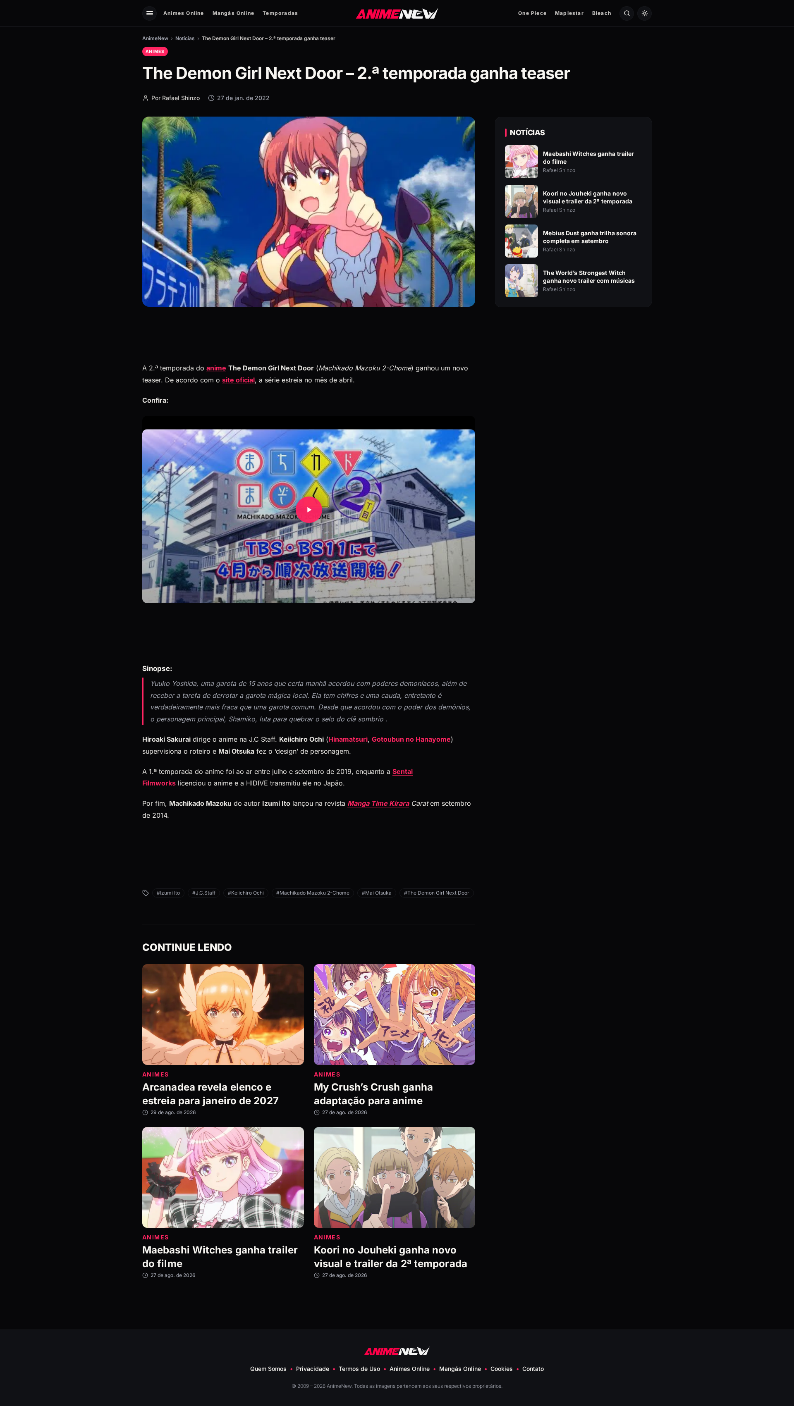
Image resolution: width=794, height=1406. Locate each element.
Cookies (501, 1368)
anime (216, 368)
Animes (155, 51)
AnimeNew (155, 38)
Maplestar (569, 13)
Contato (533, 1368)
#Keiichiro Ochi (246, 893)
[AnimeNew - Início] (397, 13)
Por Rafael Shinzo (175, 97)
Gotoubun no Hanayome (411, 739)
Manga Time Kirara (378, 803)
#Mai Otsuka (377, 893)
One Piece (532, 13)
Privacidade (312, 1368)
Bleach (601, 13)
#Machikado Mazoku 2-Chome (312, 893)
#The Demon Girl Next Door (436, 893)
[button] (308, 509)
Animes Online (183, 13)
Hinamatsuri (348, 739)
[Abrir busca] (626, 13)
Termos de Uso (359, 1368)
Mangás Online (234, 13)
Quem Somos (268, 1368)
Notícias (185, 38)
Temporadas (280, 13)
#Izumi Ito (168, 893)
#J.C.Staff (203, 893)
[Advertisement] (573, 385)
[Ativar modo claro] (644, 13)
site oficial (238, 380)
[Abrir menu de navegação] (149, 13)
